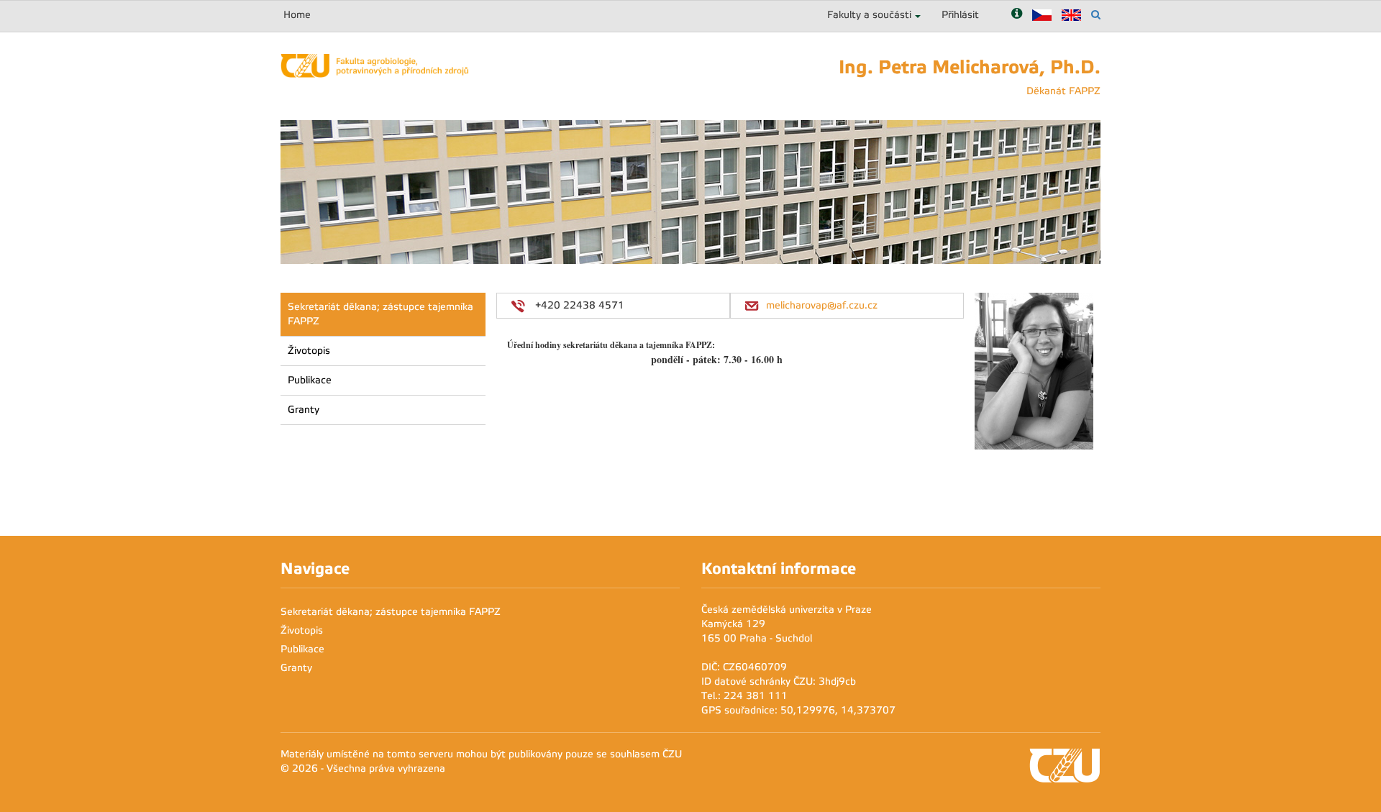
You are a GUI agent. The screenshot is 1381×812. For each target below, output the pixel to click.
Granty (303, 409)
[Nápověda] (1016, 14)
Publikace (310, 380)
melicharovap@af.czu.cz (822, 305)
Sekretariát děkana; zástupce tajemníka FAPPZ (380, 314)
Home (297, 14)
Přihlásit (960, 14)
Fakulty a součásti (869, 14)
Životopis (309, 350)
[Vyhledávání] (1095, 14)
